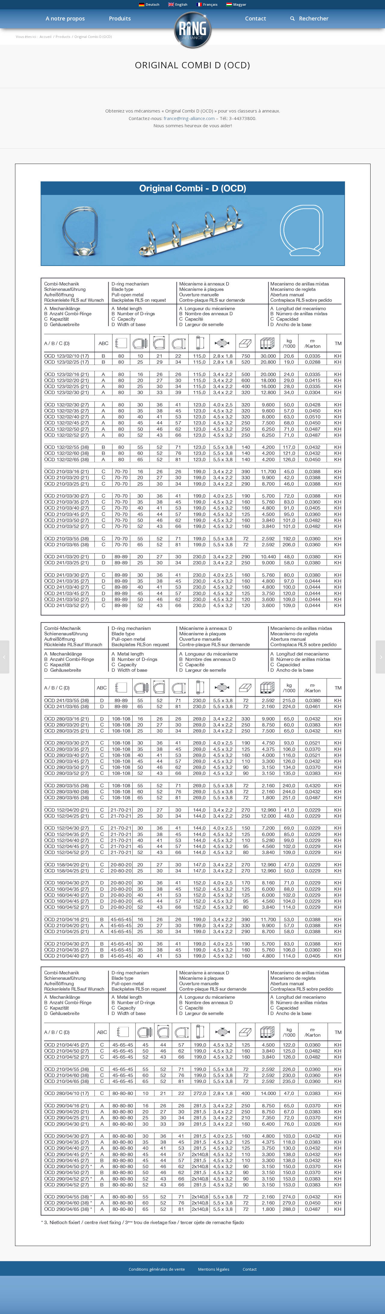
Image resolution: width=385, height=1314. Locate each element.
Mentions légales (213, 1269)
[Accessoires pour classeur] (380, 657)
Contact (250, 1269)
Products (63, 36)
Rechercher (311, 18)
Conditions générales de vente (157, 1269)
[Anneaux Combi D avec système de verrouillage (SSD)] (4, 657)
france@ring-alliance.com (189, 118)
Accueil (45, 36)
